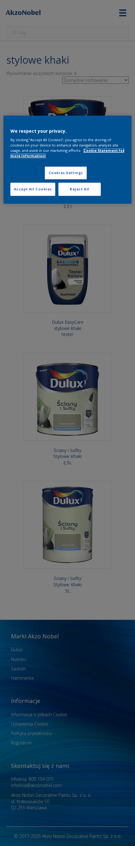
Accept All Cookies (33, 189)
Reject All (79, 189)
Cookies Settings (66, 173)
